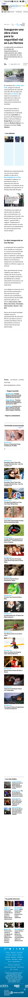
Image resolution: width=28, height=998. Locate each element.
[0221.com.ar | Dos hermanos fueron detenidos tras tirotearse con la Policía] (19, 150)
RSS (11, 969)
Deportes (13, 957)
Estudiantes (19, 11)
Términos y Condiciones (14, 965)
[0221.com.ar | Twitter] (17, 1)
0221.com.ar (6, 24)
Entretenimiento (16, 961)
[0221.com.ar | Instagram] (12, 1)
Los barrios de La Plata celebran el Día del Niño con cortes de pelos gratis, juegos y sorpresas (13, 408)
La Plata (13, 24)
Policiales (3, 11)
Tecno (9, 961)
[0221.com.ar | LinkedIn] (23, 1)
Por (5, 64)
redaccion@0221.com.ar (14, 980)
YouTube (20, 949)
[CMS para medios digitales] (17, 992)
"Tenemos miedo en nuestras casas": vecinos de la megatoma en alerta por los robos (13, 402)
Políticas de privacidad (10, 967)
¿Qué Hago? (14, 959)
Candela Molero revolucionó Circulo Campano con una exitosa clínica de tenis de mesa (13, 395)
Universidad (11, 11)
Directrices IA (20, 967)
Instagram (10, 949)
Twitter (16, 949)
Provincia (9, 955)
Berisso (20, 955)
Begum (20, 959)
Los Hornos (14, 94)
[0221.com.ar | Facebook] (15, 1)
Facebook (13, 949)
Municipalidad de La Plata (12, 177)
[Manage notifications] (25, 989)
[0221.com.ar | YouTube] (20, 1)
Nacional (14, 955)
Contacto (15, 969)
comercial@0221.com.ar (14, 982)
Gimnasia (8, 959)
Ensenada (7, 957)
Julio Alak (7, 382)
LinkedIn (23, 949)
